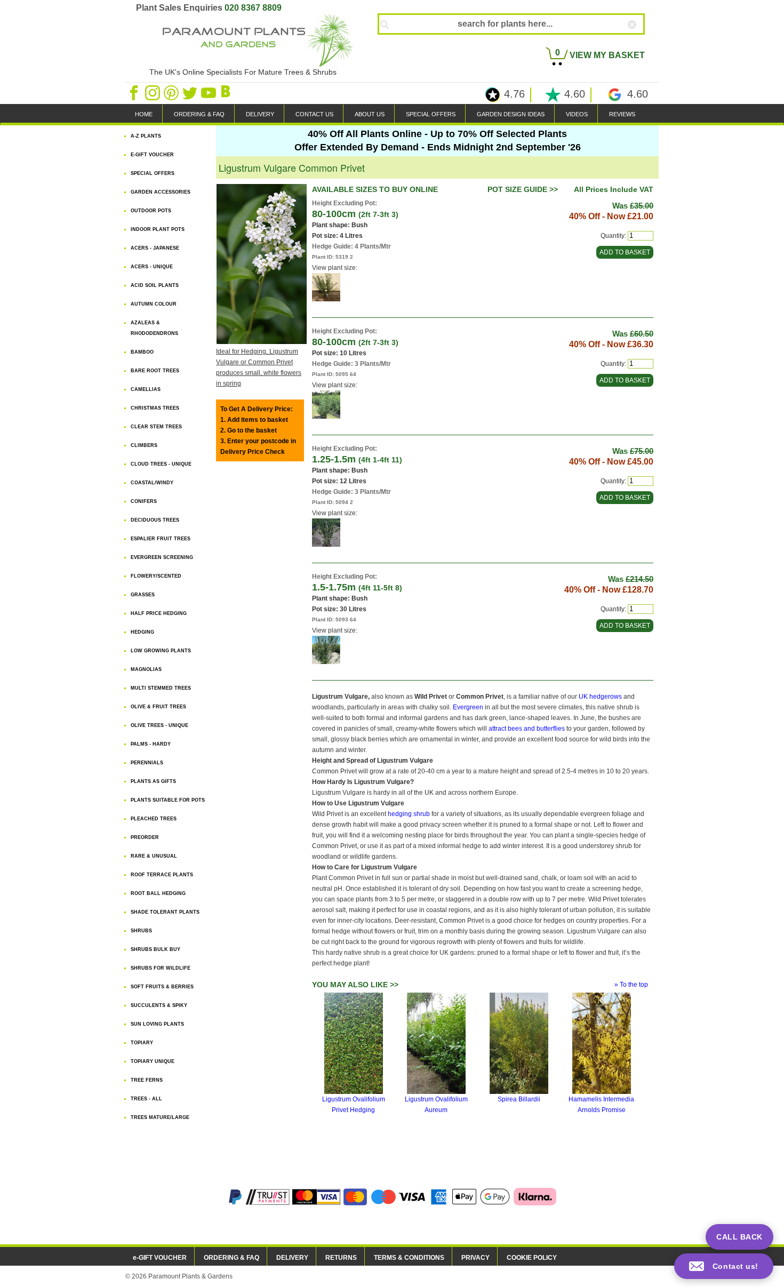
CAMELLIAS (146, 389)
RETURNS (341, 1257)
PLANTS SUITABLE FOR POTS (168, 800)
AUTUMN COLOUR (154, 304)
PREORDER (145, 837)
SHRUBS (141, 930)
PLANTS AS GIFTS (153, 781)
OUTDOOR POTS (151, 210)
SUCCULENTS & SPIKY (159, 1005)
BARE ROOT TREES (155, 370)
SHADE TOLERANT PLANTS (165, 912)
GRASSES (143, 594)
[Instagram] (153, 92)
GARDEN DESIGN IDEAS (511, 114)
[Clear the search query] (641, 42)
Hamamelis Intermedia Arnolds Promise (601, 1105)
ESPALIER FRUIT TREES (160, 538)
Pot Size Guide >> (522, 189)
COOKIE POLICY (532, 1257)
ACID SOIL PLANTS (155, 285)
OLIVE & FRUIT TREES (158, 706)
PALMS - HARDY (151, 744)
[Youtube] (209, 92)
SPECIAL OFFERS (430, 114)
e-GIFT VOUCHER (160, 1257)
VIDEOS (577, 114)
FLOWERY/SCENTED (156, 576)
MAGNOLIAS (146, 669)
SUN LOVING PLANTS (157, 1024)
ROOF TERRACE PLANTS (162, 874)
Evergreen (468, 707)
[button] (723, 1266)
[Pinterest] (172, 92)
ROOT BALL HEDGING (158, 893)
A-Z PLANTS (146, 136)
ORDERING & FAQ (199, 114)
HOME (144, 114)
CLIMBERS (144, 445)
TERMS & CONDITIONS (409, 1257)
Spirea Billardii (519, 1099)
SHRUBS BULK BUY (155, 949)
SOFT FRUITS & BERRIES (162, 986)
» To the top (631, 984)
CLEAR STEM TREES (156, 426)
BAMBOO (142, 352)
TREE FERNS (147, 1080)
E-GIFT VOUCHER (152, 154)
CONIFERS (144, 501)
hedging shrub (409, 814)
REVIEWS (622, 114)
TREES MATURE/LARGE (160, 1117)
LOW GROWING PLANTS (161, 650)
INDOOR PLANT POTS (158, 229)
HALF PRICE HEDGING (159, 613)
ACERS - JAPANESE (155, 248)
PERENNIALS (147, 762)
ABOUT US (370, 114)
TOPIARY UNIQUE (152, 1061)
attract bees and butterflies (527, 728)
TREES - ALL (146, 1098)
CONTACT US (314, 114)
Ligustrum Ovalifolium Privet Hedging (353, 1105)
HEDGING (142, 632)
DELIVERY (260, 114)
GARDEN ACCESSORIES (160, 192)
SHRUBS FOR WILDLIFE (160, 968)
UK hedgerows (600, 696)
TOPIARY (142, 1042)
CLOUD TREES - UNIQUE (161, 464)
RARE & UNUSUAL (154, 856)
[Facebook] (134, 92)
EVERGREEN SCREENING (162, 557)
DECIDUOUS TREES (155, 520)
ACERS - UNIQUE (152, 266)
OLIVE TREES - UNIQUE (159, 725)
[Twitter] (190, 92)
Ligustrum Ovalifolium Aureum (436, 1105)
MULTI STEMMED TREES (161, 688)
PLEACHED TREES (154, 818)
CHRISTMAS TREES (155, 408)
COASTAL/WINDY (152, 482)
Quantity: (613, 235)
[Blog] (227, 92)
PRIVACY (475, 1257)
